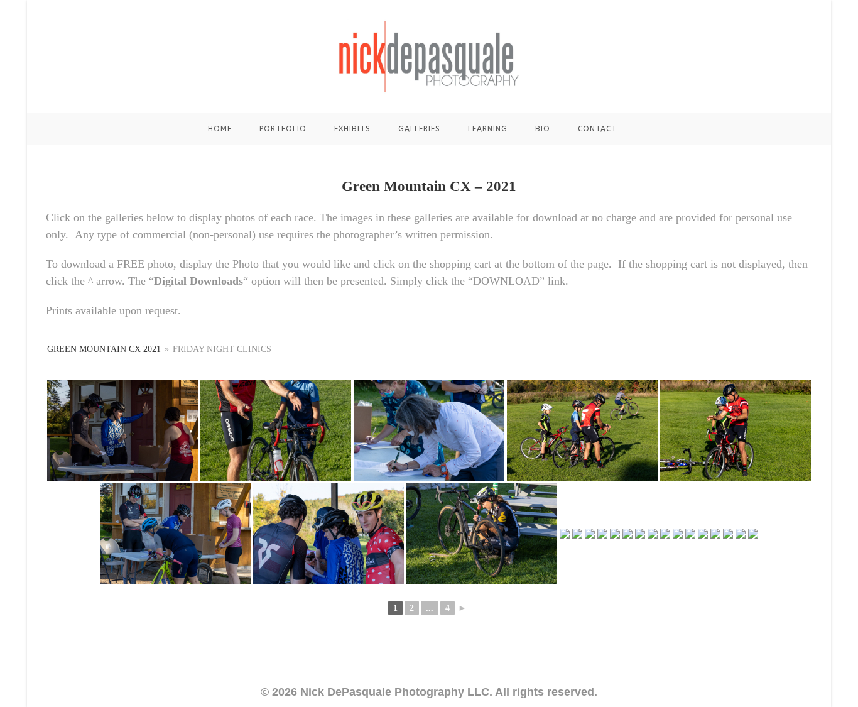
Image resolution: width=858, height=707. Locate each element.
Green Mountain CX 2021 (105, 349)
